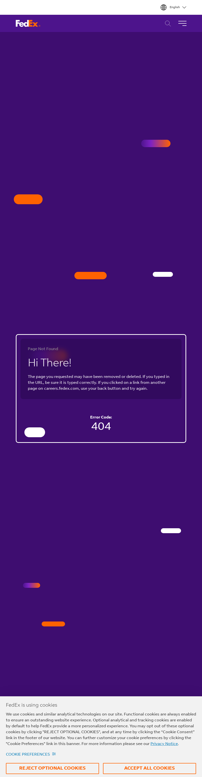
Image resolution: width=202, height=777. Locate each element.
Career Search (167, 23)
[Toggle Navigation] (182, 23)
